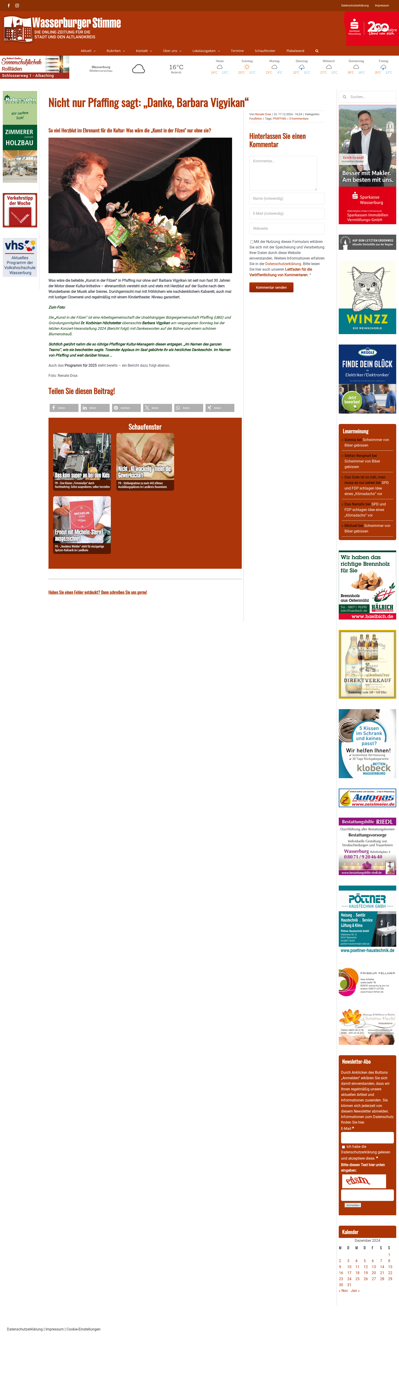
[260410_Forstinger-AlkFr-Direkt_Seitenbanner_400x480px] (367, 632)
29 (390, 1279)
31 (349, 1285)
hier (361, 1122)
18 (357, 1273)
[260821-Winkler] (82, 499)
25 (357, 1279)
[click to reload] (364, 1181)
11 (357, 1267)
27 (374, 1279)
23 (341, 1279)
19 (366, 1273)
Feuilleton (255, 118)
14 (382, 1267)
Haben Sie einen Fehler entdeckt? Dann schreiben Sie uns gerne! (97, 592)
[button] (317, 50)
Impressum (54, 1329)
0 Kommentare (298, 118)
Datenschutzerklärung (359, 1152)
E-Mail (347, 1128)
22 (390, 1273)
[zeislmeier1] (367, 791)
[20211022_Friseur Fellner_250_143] (367, 967)
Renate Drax (263, 114)
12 (366, 1267)
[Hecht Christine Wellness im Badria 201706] (367, 1011)
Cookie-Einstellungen (83, 1329)
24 (349, 1279)
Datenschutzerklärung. (283, 264)
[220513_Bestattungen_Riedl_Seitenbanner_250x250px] (367, 820)
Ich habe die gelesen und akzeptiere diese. (365, 1152)
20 (374, 1273)
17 (349, 1273)
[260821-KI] (145, 435)
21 (382, 1273)
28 (382, 1279)
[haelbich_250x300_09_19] (367, 553)
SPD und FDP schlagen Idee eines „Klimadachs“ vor (367, 488)
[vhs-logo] (20, 240)
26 (366, 1279)
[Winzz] (367, 263)
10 (349, 1267)
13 (374, 1267)
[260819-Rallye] (82, 435)
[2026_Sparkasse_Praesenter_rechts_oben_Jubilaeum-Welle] (371, 13)
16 (341, 1273)
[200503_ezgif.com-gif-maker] (367, 712)
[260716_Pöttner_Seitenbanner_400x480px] (367, 888)
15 (390, 1267)
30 (341, 1285)
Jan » (355, 1290)
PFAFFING (279, 118)
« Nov (343, 1290)
